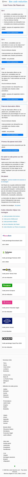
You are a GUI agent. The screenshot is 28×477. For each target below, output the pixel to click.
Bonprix (5, 459)
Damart (5, 423)
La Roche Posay (8, 379)
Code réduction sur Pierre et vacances (14, 227)
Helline (5, 389)
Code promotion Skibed (10, 221)
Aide (19, 473)
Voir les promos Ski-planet (10, 150)
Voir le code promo (12, 32)
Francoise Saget (8, 433)
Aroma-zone (6, 375)
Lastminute (6, 445)
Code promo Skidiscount (11, 219)
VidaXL (5, 415)
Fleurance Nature (8, 429)
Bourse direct (7, 427)
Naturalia (5, 419)
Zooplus (5, 405)
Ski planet (17, 205)
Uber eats (6, 441)
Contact (24, 473)
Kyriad (5, 393)
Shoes (5, 417)
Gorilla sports (7, 443)
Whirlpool (6, 381)
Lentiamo (6, 369)
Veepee (5, 455)
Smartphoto (6, 447)
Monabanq (6, 431)
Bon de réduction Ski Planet (11, 224)
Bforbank (5, 391)
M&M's (5, 407)
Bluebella (6, 409)
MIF (4, 383)
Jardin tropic (6, 403)
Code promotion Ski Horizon (12, 216)
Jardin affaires (7, 435)
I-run (4, 453)
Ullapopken (6, 461)
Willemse (6, 421)
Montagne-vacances (9, 457)
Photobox (6, 397)
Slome (5, 365)
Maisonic (5, 395)
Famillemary (6, 449)
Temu (4, 363)
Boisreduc (6, 371)
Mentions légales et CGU (10, 473)
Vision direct (6, 367)
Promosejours (7, 401)
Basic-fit (5, 377)
